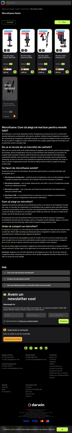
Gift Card (29, 392)
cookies (12, 429)
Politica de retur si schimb (58, 373)
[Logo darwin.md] (3, 3)
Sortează (10, 22)
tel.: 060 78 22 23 (8, 357)
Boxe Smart (6, 242)
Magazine (52, 362)
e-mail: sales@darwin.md (10, 359)
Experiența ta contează (13, 339)
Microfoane (25, 9)
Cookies (52, 377)
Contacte (52, 359)
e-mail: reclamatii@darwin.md (36, 359)
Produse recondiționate (34, 389)
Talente (52, 364)
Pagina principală (8, 9)
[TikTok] (41, 348)
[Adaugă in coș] (14, 71)
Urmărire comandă (55, 368)
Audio (18, 9)
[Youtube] (36, 348)
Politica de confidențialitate (28, 321)
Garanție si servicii (55, 371)
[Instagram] (31, 348)
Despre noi (53, 357)
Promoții (28, 387)
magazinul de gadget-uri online (15, 229)
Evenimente (6, 392)
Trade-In (29, 396)
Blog (3, 389)
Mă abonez (63, 321)
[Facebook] (25, 348)
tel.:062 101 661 (7, 366)
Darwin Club (30, 394)
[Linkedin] (46, 348)
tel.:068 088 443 (31, 357)
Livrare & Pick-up (55, 366)
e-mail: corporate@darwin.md (12, 368)
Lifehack (5, 387)
